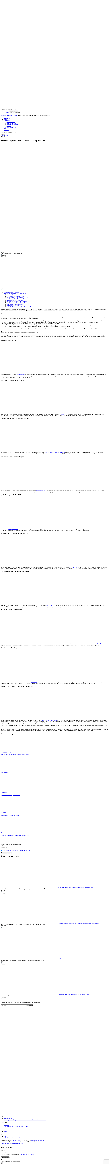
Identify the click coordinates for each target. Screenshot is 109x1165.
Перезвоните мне (13, 111)
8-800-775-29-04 (5, 112)
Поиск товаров (4, 1161)
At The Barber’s (73, 567)
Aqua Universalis (50, 605)
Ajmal (5, 1136)
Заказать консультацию (6, 1140)
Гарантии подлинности (12, 124)
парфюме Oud (98, 643)
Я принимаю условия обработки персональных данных (16, 850)
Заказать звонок (45, 115)
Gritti (14, 1137)
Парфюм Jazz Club (41, 490)
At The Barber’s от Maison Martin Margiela (17, 301)
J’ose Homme (34, 682)
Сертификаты (16, 1126)
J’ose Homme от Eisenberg (13, 305)
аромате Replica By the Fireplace (49, 720)
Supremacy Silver (21, 374)
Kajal (17, 1137)
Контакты (6, 130)
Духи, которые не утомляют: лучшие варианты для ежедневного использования (79, 923)
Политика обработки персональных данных (12, 1143)
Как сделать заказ (27, 1120)
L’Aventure (62, 414)
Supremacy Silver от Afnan (13, 294)
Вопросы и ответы (11, 127)
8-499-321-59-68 (17, 1140)
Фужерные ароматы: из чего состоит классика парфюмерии (74, 994)
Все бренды (6, 118)
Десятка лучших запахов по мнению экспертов (15, 293)
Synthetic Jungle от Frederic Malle (15, 300)
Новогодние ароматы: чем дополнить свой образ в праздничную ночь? (76, 887)
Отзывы (9, 126)
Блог (5, 128)
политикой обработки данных (26, 1154)
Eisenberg (10, 1137)
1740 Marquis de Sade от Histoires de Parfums (17, 297)
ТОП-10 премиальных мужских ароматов (69, 958)
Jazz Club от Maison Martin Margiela (15, 298)
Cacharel (6, 1137)
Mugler (20, 1137)
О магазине (6, 1125)
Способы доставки (11, 123)
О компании (7, 120)
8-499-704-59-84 (5, 111)
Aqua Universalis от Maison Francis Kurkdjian (18, 302)
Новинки (6, 119)
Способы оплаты (11, 122)
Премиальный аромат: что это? (11, 292)
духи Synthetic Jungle (13, 529)
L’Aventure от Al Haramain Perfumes (15, 296)
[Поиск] (2, 1163)
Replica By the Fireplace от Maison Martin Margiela (19, 306)
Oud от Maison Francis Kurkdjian (15, 304)
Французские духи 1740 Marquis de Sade (55, 452)
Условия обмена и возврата (39, 1120)
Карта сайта (26, 1126)
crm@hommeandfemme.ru (37, 1140)
